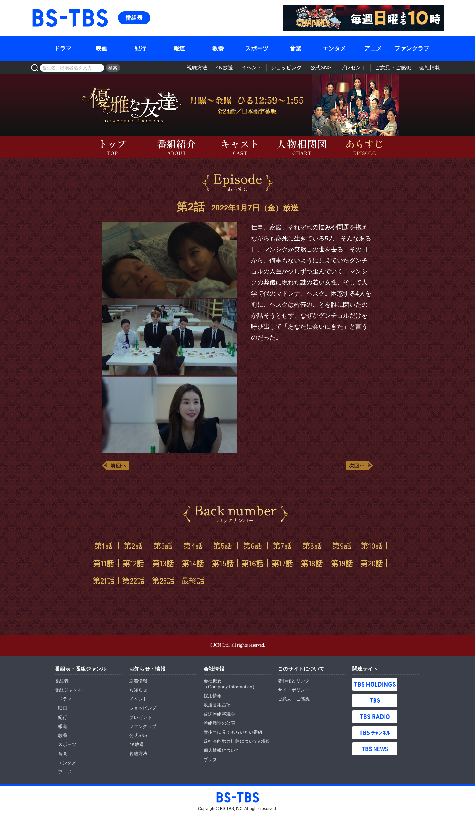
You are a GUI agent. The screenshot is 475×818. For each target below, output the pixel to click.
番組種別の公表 (219, 723)
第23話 (163, 580)
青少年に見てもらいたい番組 (233, 732)
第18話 (312, 563)
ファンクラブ (412, 48)
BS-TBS (40, 8)
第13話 (163, 563)
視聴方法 (197, 67)
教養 (218, 48)
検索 (112, 67)
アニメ (373, 48)
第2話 (133, 545)
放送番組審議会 (219, 714)
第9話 (342, 545)
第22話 (133, 580)
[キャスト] (237, 147)
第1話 (103, 545)
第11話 (103, 563)
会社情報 (429, 67)
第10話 (372, 545)
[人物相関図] (300, 147)
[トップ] (112, 147)
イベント (251, 67)
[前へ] (115, 465)
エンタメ (334, 48)
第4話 (193, 545)
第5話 (222, 545)
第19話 (342, 563)
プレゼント (353, 67)
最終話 (193, 580)
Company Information (230, 686)
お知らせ (138, 689)
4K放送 (224, 67)
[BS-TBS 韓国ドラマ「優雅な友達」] (354, 105)
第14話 (193, 563)
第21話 (104, 580)
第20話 (371, 563)
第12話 (133, 563)
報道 (179, 48)
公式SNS (321, 67)
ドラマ (63, 48)
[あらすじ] (363, 147)
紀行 (140, 48)
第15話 (223, 563)
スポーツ (257, 48)
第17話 (282, 563)
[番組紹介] (175, 147)
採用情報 (213, 695)
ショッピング (286, 67)
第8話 (312, 545)
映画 (102, 48)
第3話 (163, 545)
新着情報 (138, 680)
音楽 (295, 48)
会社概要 (213, 680)
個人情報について (222, 750)
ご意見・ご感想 (393, 67)
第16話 (252, 563)
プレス (210, 759)
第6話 (252, 545)
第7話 (282, 545)
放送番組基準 (217, 704)
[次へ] (359, 465)
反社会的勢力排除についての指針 (237, 741)
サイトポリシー (294, 689)
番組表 (134, 18)
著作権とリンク (294, 680)
